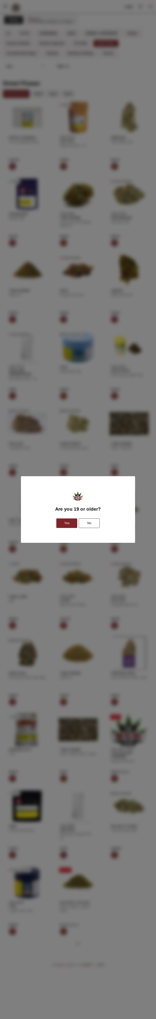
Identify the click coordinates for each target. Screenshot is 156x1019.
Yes (66, 523)
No (89, 523)
